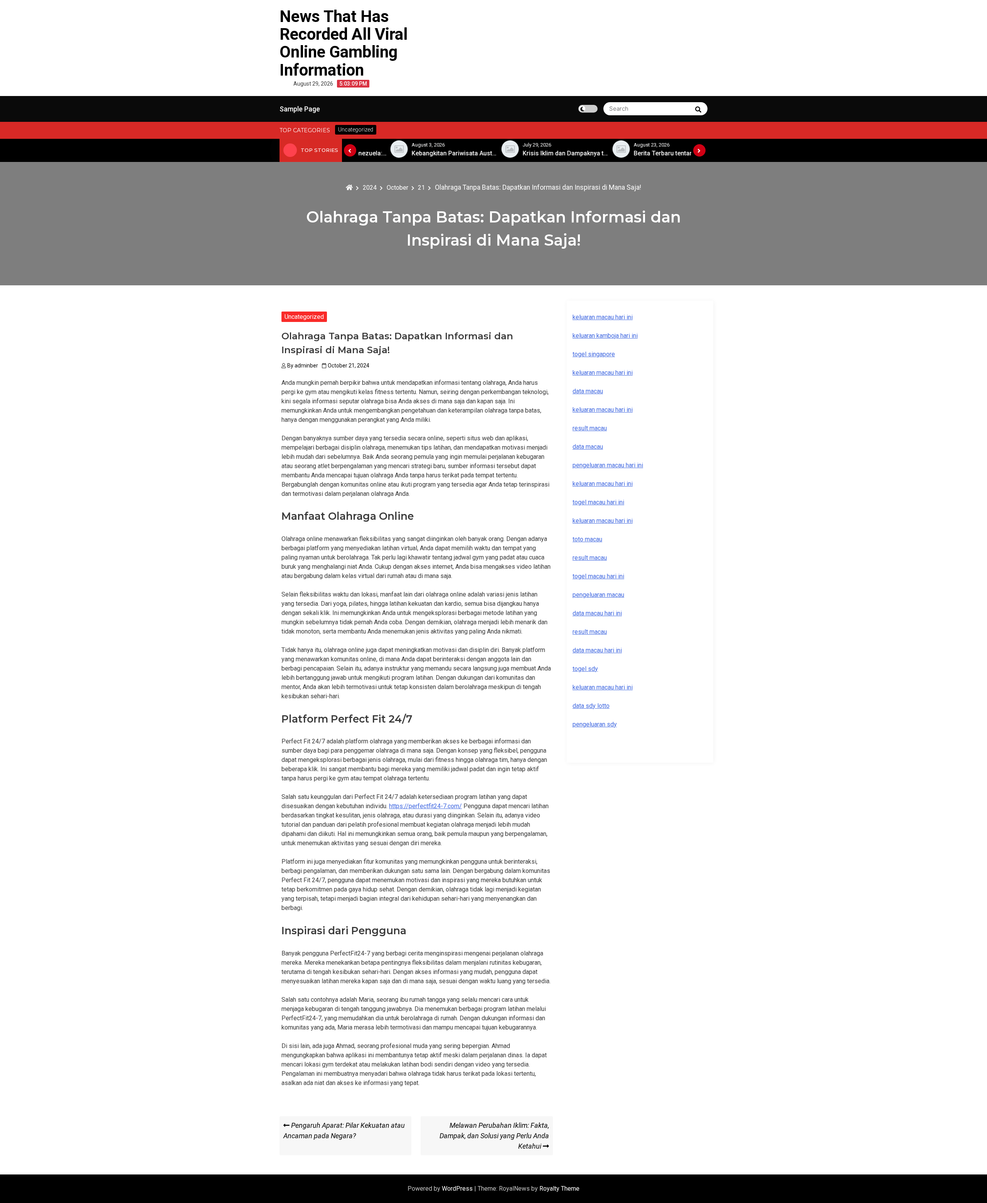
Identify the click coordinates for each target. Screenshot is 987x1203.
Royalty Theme (559, 1188)
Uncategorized (304, 316)
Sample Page (300, 109)
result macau (590, 557)
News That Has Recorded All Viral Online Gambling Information (344, 43)
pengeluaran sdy (595, 724)
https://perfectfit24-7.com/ (425, 806)
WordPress (458, 1188)
